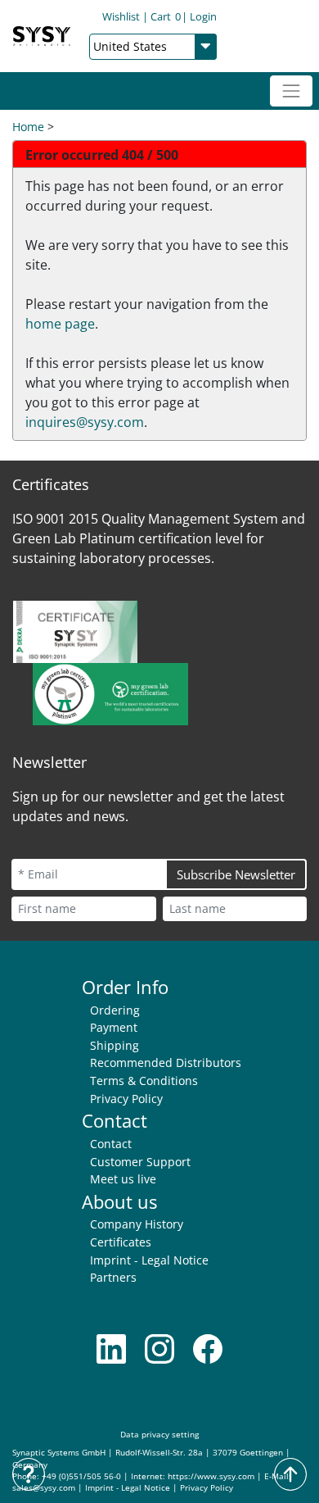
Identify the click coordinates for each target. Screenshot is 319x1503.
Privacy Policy (126, 1098)
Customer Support (140, 1161)
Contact (111, 1143)
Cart (166, 16)
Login (203, 16)
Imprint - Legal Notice (149, 1260)
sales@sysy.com (43, 1488)
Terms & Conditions (144, 1080)
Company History (136, 1224)
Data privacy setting (159, 1434)
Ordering (115, 1010)
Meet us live (123, 1179)
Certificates (120, 1242)
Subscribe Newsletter (236, 874)
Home (28, 126)
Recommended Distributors (165, 1062)
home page (60, 324)
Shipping (114, 1045)
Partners (113, 1277)
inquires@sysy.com (84, 422)
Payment (113, 1027)
